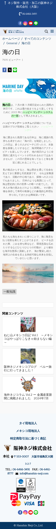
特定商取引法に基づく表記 (28, 438)
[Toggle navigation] (52, 31)
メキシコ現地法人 (28, 430)
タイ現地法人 (28, 423)
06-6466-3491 (21, 469)
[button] (45, 31)
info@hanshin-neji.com (34, 473)
